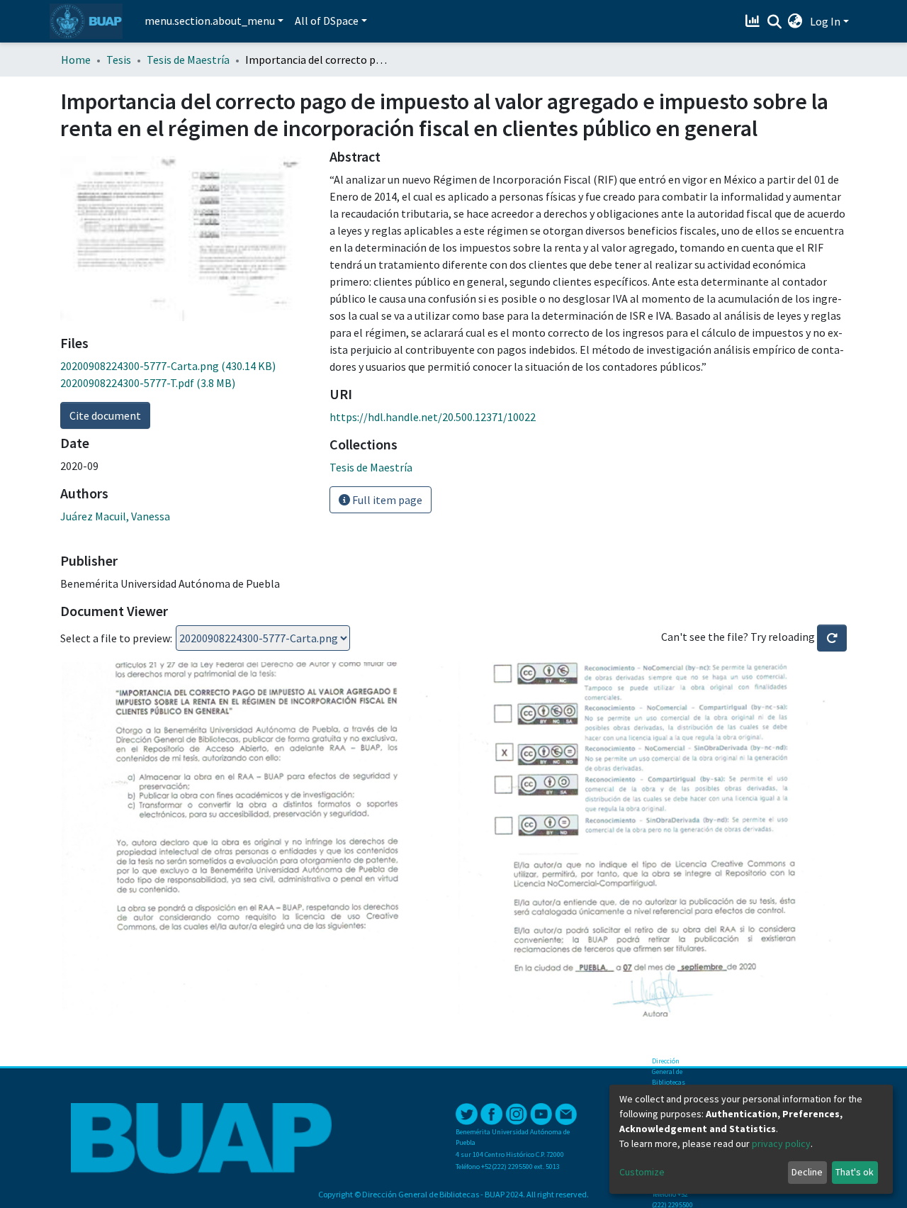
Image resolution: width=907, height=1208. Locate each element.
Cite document (105, 415)
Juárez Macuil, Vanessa (115, 516)
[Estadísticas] (754, 21)
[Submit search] (774, 22)
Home (76, 59)
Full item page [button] (386, 500)
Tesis (118, 59)
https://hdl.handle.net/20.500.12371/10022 (432, 417)
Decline (807, 1171)
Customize (642, 1171)
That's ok (854, 1171)
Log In (825, 21)
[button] (795, 21)
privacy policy (781, 1143)
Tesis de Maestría (188, 59)
